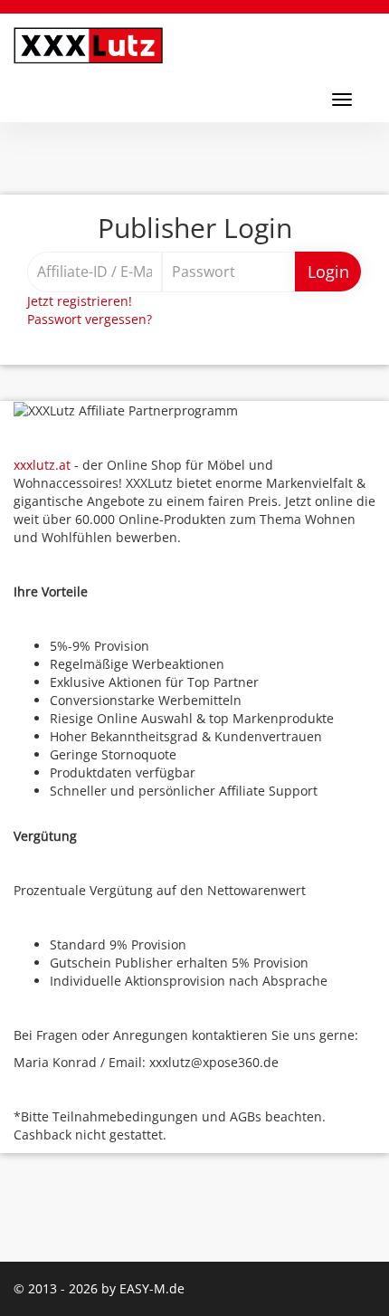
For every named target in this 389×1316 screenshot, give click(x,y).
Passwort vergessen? (89, 319)
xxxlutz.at (42, 464)
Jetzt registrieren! (79, 301)
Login (328, 271)
